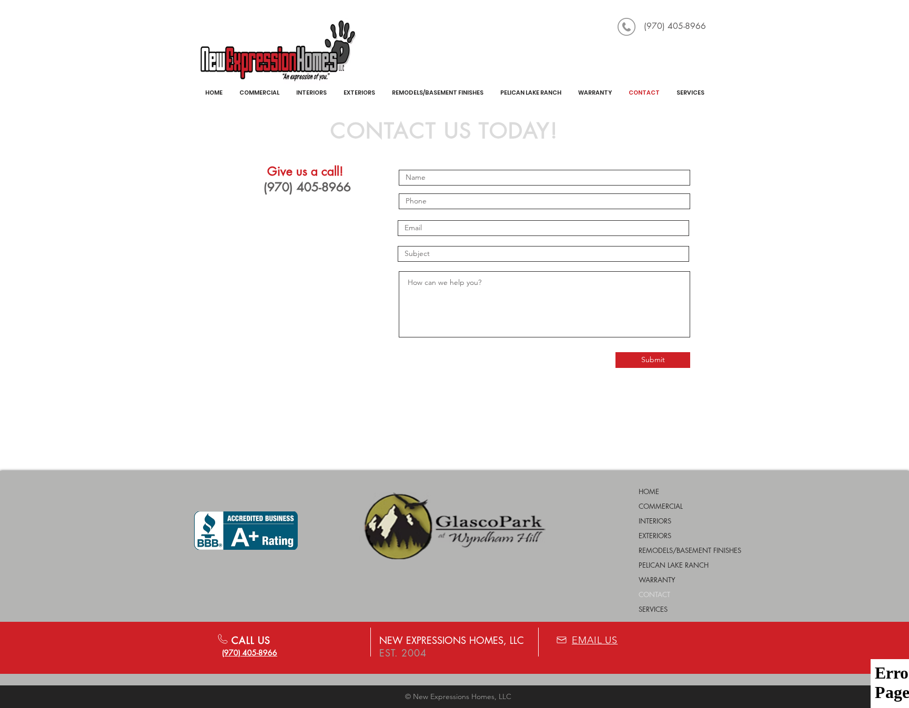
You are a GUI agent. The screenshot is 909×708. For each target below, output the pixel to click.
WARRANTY (657, 579)
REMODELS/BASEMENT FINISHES (690, 550)
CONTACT (654, 594)
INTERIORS (655, 521)
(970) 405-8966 (675, 26)
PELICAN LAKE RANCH (674, 565)
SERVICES (653, 609)
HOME (649, 491)
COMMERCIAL (661, 506)
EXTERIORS (655, 535)
